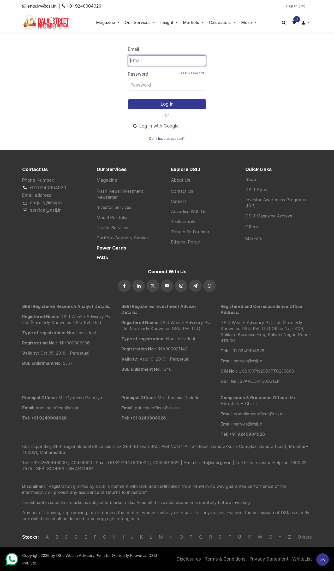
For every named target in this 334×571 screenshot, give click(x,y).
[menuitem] (107, 22)
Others (305, 537)
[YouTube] (167, 286)
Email (133, 49)
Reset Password (191, 73)
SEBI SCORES (50, 468)
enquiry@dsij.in (42, 6)
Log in (167, 104)
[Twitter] (153, 286)
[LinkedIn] (138, 286)
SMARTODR (80, 468)
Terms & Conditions (225, 559)
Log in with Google (158, 126)
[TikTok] (209, 286)
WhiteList (302, 559)
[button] (322, 559)
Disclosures (189, 559)
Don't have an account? (167, 139)
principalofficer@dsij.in (157, 407)
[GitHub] (195, 286)
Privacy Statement (268, 559)
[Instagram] (181, 286)
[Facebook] (124, 286)
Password (166, 74)
